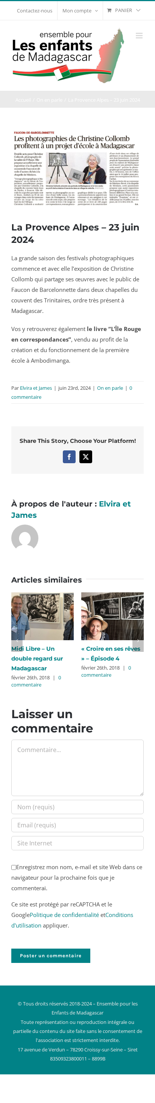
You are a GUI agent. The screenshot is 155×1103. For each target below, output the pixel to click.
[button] (17, 640)
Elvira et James (36, 387)
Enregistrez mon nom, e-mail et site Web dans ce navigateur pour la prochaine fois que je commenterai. (76, 877)
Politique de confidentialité (64, 914)
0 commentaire (36, 681)
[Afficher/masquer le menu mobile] (140, 36)
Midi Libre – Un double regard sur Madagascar (37, 658)
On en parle (110, 387)
